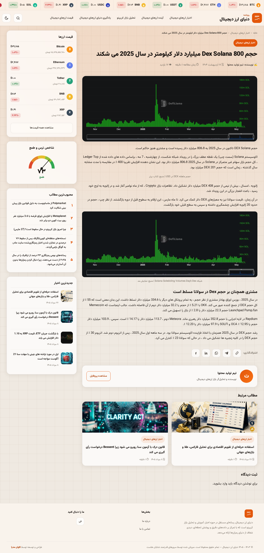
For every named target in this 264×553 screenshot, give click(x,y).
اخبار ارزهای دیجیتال (181, 18)
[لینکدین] (206, 353)
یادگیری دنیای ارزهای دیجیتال (95, 18)
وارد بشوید (220, 483)
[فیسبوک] (196, 353)
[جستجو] (18, 18)
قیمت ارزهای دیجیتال (61, 18)
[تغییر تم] (6, 18)
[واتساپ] (216, 353)
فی (80, 521)
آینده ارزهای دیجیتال (152, 18)
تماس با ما (144, 529)
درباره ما (146, 521)
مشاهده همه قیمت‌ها (41, 128)
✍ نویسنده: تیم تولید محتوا (242, 65)
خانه (255, 33)
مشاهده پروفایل (98, 376)
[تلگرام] (227, 353)
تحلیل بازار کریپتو (126, 18)
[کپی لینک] (237, 353)
